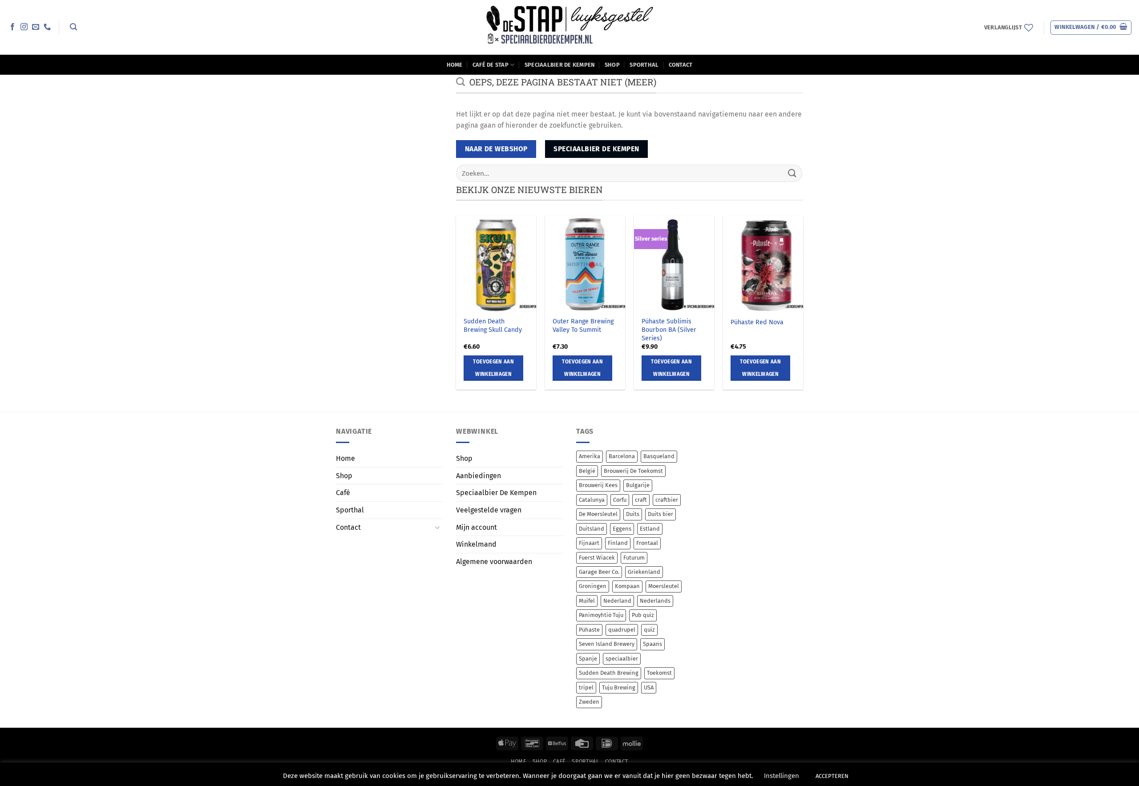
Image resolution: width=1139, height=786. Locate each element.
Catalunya (592, 499)
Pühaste (589, 629)
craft (641, 499)
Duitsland (591, 528)
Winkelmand (476, 544)
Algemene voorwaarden (494, 561)
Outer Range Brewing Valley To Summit (583, 326)
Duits (632, 514)
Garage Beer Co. (599, 571)
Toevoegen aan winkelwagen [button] (493, 368)
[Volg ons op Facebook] (12, 27)
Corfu (619, 499)
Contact (681, 64)
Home (455, 64)
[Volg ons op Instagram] (24, 27)
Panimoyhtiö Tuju (601, 615)
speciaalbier (622, 658)
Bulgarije (638, 485)
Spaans (652, 644)
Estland (650, 528)
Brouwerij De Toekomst (633, 471)
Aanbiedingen (478, 476)
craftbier (666, 499)
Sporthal (644, 64)
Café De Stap (491, 64)
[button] (73, 27)
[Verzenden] (792, 173)
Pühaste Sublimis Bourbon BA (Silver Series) (669, 330)
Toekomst (659, 672)
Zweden (589, 701)
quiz (649, 629)
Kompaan (627, 586)
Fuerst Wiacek (597, 557)
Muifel (587, 600)
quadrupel (621, 629)
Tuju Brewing (618, 687)
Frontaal (647, 543)
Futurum (634, 557)
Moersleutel (663, 586)
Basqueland (659, 456)
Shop (612, 64)
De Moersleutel (598, 514)
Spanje (588, 658)
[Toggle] (437, 527)
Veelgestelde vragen (488, 510)
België (587, 471)
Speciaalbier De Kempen (560, 64)
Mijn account (476, 527)
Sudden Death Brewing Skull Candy (493, 326)
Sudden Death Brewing (608, 672)
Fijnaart (589, 543)
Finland (618, 543)
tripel (586, 687)
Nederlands (655, 600)
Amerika (589, 456)
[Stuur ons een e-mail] (35, 27)
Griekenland (644, 571)
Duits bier (660, 514)
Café (343, 492)
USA (649, 687)
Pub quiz (643, 615)
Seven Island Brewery (606, 644)
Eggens (622, 528)
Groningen (592, 586)
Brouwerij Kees (598, 485)
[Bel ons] (47, 27)
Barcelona (622, 456)
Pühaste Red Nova (757, 322)
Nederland (617, 600)
